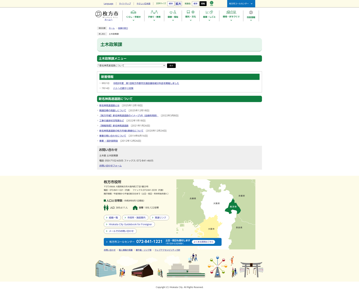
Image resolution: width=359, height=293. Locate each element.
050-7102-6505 (114, 160)
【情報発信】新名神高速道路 (113, 126)
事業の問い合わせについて (112, 136)
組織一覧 (113, 217)
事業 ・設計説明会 (108, 141)
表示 (171, 66)
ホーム (112, 28)
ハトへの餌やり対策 (123, 88)
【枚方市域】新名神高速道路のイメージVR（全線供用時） (128, 115)
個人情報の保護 (126, 250)
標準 (171, 4)
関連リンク (160, 217)
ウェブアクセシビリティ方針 (167, 250)
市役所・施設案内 (136, 217)
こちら (203, 242)
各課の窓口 (123, 28)
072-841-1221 (116, 190)
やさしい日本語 (143, 4)
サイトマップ (125, 4)
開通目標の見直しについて (112, 110)
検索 (211, 5)
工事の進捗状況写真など (111, 120)
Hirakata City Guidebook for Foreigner (130, 224)
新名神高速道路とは (109, 105)
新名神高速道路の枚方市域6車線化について (121, 131)
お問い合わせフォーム (110, 166)
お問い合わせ (110, 250)
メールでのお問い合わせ (121, 231)
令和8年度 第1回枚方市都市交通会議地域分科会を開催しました (146, 83)
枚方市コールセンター (239, 4)
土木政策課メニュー (112, 58)
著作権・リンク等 (143, 250)
